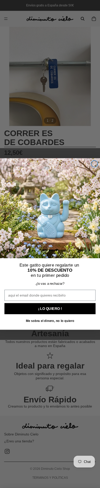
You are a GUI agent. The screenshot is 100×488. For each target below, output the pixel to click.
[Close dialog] (94, 163)
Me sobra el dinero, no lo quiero (50, 321)
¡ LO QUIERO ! (50, 308)
